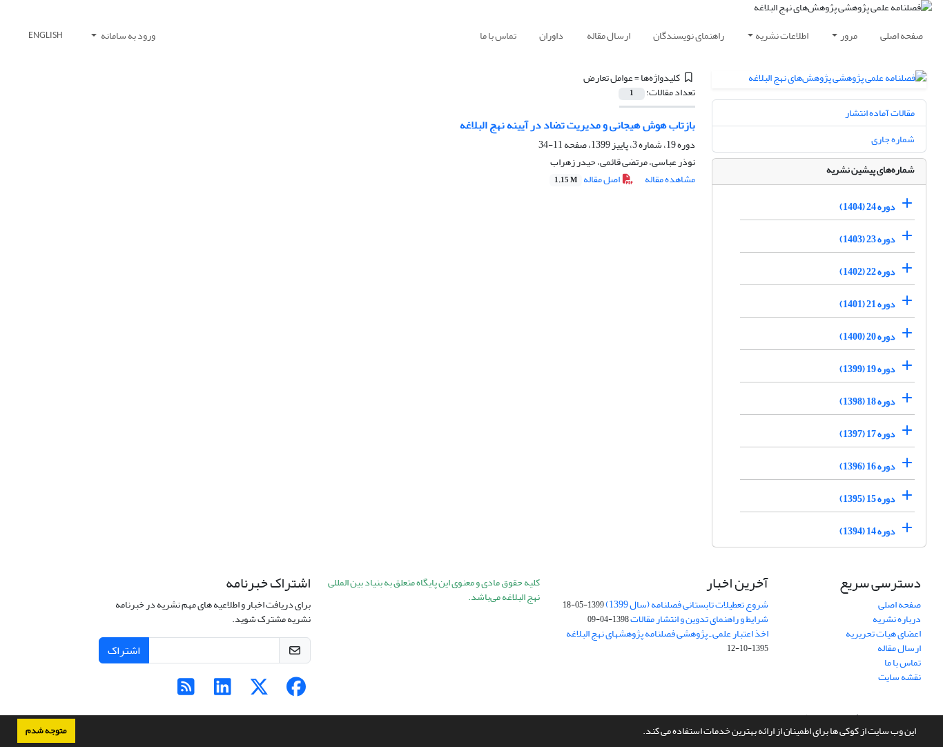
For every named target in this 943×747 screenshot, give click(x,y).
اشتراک (124, 650)
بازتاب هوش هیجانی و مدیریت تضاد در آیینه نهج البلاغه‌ (577, 125)
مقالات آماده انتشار (880, 113)
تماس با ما (498, 35)
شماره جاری (893, 139)
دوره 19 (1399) (867, 369)
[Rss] (186, 690)
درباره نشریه (897, 619)
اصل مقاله (587, 179)
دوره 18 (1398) (867, 401)
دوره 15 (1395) (867, 498)
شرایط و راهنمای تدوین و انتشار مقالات (699, 619)
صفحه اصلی (901, 35)
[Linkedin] (222, 690)
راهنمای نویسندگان (688, 35)
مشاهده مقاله (670, 179)
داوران (551, 35)
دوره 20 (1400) (867, 336)
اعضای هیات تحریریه (883, 633)
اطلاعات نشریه (781, 35)
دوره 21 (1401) (867, 304)
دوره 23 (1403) (867, 239)
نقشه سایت (899, 677)
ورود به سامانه (127, 35)
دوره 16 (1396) (867, 466)
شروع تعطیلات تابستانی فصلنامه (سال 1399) (686, 604)
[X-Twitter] (259, 690)
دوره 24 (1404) (867, 206)
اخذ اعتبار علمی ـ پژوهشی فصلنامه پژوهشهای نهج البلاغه (667, 633)
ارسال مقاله (608, 35)
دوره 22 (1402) (867, 271)
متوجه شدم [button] (46, 730)
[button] (639, 732)
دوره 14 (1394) (867, 531)
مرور (848, 35)
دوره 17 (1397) (867, 434)
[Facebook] (296, 690)
